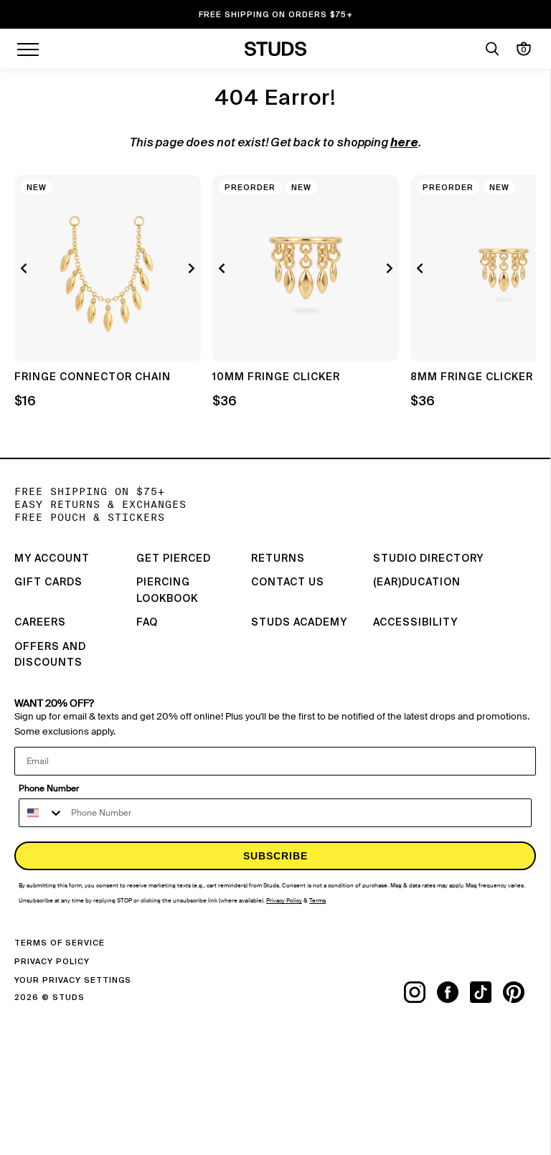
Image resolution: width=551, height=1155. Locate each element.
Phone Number (49, 788)
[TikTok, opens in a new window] (486, 992)
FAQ (147, 623)
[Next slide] (189, 268)
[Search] (492, 49)
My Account (52, 559)
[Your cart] (524, 49)
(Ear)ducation (417, 583)
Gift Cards (48, 583)
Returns (278, 559)
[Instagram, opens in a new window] (420, 992)
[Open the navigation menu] (28, 49)
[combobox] (41, 812)
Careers (40, 623)
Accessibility (415, 623)
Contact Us (287, 583)
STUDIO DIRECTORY (428, 559)
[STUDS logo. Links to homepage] (276, 49)
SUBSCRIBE (275, 856)
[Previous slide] (25, 268)
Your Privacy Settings (72, 980)
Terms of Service (59, 943)
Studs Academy (299, 623)
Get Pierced (173, 559)
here (404, 143)
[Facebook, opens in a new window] (453, 992)
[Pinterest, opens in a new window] (519, 992)
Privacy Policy (52, 962)
